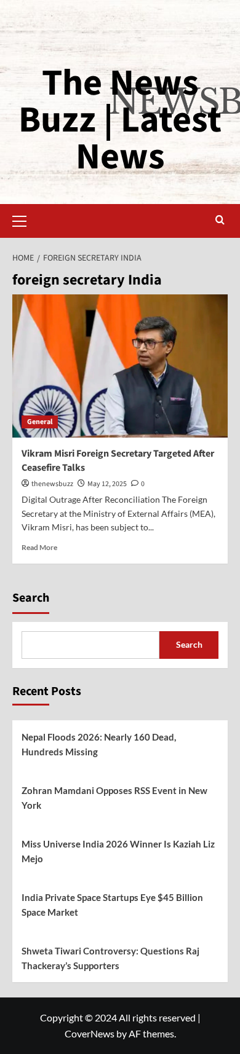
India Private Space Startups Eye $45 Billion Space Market (112, 905)
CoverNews (89, 1033)
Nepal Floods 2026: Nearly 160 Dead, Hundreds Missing (99, 744)
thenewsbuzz (52, 484)
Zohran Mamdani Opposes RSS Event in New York (114, 798)
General (39, 422)
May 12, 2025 (107, 484)
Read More (39, 547)
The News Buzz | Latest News (120, 120)
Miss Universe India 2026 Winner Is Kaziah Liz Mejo (118, 851)
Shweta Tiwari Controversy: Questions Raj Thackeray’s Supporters (110, 958)
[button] (24, 219)
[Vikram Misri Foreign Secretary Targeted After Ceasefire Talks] (120, 366)
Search (30, 598)
